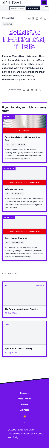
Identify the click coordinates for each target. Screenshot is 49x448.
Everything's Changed (16, 238)
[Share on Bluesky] (29, 18)
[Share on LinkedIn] (37, 18)
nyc (7, 145)
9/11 (14, 145)
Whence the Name (14, 189)
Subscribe (33, 8)
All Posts (24, 410)
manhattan (7, 24)
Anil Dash (12, 2)
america (21, 145)
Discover (24, 393)
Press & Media (25, 398)
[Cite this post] (41, 18)
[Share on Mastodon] (33, 18)
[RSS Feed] (24, 422)
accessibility (17, 194)
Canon (24, 404)
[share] (45, 18)
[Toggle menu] (44, 2)
